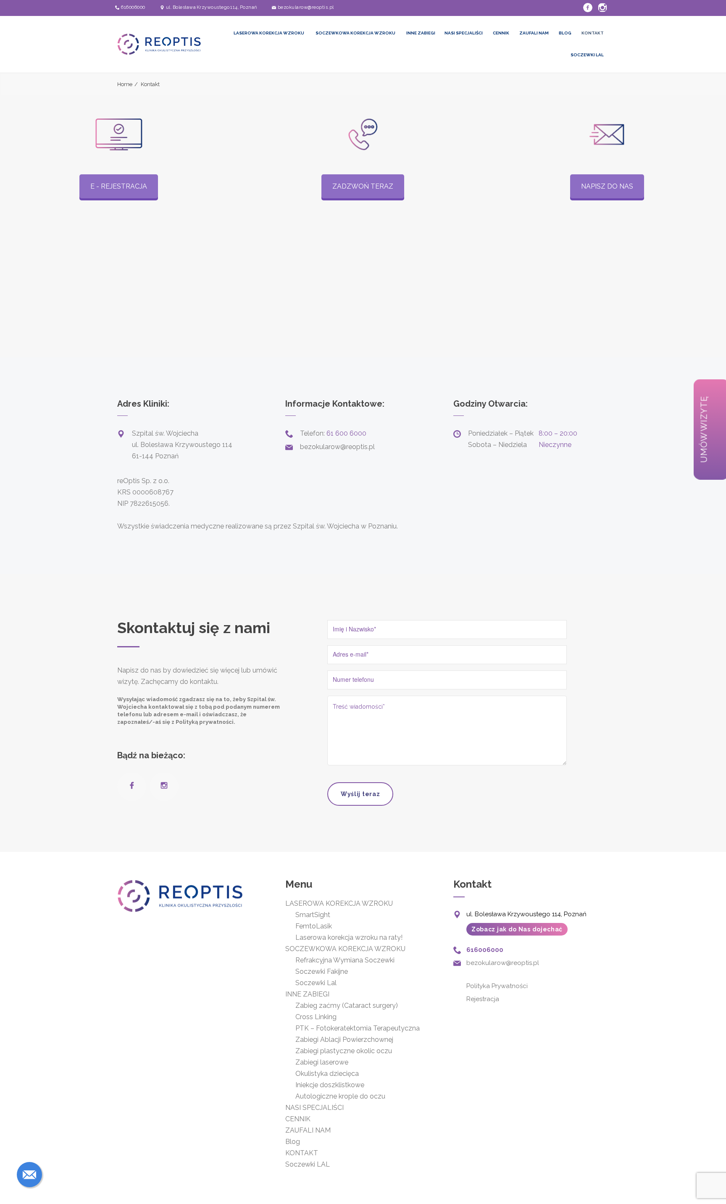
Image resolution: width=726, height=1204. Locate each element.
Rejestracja (482, 999)
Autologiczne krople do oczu (340, 1096)
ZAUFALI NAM (534, 33)
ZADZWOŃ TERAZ (362, 186)
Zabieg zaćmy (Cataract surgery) (346, 1005)
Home (124, 84)
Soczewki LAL (587, 55)
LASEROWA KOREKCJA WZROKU (269, 33)
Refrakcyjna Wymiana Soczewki (345, 960)
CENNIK (501, 33)
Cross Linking (316, 1017)
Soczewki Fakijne (321, 971)
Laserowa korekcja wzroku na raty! (348, 937)
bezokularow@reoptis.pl (306, 7)
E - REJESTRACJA (118, 186)
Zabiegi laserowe (321, 1062)
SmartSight (312, 915)
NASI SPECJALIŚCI (464, 33)
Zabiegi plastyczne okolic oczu (343, 1051)
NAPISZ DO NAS (607, 186)
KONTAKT (592, 33)
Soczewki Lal (316, 983)
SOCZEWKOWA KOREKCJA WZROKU (355, 33)
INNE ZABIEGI (420, 33)
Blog (565, 33)
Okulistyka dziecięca (327, 1074)
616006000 (133, 7)
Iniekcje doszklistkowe (329, 1085)
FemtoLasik (313, 926)
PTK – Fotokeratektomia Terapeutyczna (358, 1028)
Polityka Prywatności (497, 986)
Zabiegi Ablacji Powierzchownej (344, 1040)
